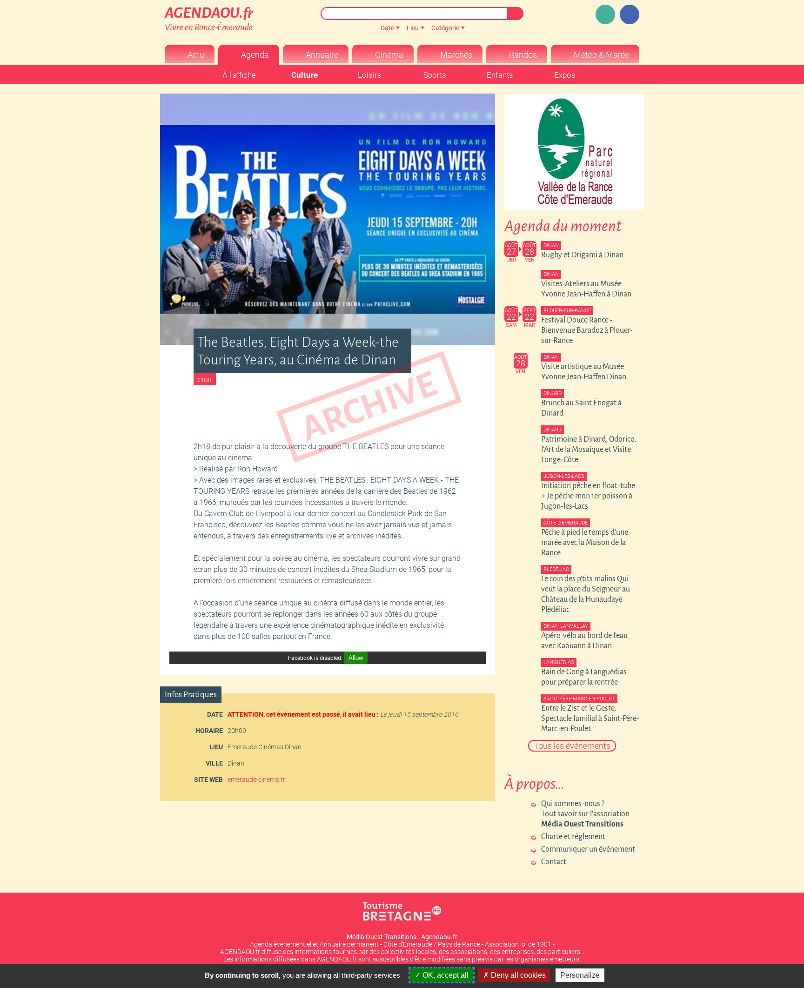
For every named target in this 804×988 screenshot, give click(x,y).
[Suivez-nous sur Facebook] (629, 14)
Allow (355, 657)
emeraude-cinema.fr (256, 779)
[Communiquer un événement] (605, 14)
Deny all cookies (517, 975)
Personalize (580, 975)
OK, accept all (445, 975)
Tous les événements (572, 746)
